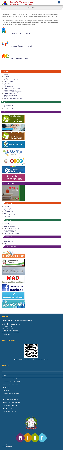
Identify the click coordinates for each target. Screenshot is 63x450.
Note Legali (6, 390)
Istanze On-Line (8, 242)
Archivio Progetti (9, 108)
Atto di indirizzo (8, 86)
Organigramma (8, 81)
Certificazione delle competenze (13, 92)
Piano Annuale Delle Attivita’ (12, 88)
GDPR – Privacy (8, 97)
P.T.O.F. (6, 78)
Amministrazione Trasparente (10, 384)
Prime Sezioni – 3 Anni (19, 33)
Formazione (7, 208)
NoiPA (5, 213)
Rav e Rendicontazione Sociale (12, 80)
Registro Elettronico (9, 210)
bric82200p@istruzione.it (11, 330)
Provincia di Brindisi (7, 408)
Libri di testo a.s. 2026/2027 (11, 233)
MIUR (4, 370)
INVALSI (5, 396)
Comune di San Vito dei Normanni (11, 402)
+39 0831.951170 (8, 327)
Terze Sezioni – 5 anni (19, 58)
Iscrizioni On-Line (9, 225)
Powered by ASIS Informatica (7, 444)
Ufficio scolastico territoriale (10, 405)
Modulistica (7, 217)
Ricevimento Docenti (10, 230)
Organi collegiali (8, 85)
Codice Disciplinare (9, 93)
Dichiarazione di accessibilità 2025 (11, 381)
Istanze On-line (8, 211)
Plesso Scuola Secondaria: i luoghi (13, 98)
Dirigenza (6, 76)
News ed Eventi (8, 105)
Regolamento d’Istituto (10, 95)
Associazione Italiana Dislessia (10, 399)
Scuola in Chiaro (7, 373)
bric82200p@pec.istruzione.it (11, 332)
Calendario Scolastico (10, 90)
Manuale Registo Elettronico (12, 215)
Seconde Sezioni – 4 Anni (20, 46)
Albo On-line (6, 387)
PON (5, 107)
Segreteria (7, 83)
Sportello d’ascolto (9, 232)
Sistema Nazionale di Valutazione (11, 393)
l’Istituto (6, 75)
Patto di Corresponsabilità (11, 228)
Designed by (4, 446)
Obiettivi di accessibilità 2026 (10, 379)
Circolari (6, 206)
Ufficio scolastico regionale (9, 411)
